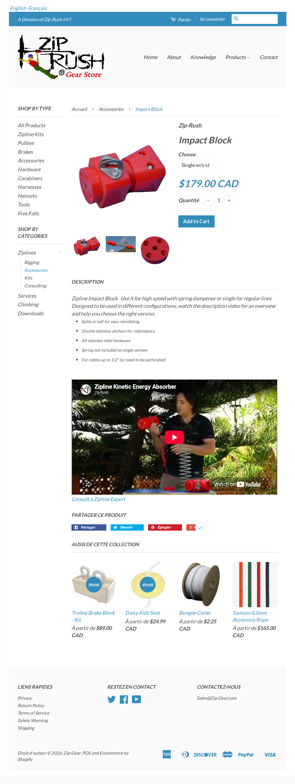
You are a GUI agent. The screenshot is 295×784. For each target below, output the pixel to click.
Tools (24, 204)
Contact (269, 57)
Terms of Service (33, 712)
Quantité (188, 200)
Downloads (31, 313)
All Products (31, 125)
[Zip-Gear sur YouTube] (136, 701)
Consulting (35, 285)
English (18, 8)
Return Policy (31, 705)
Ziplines (27, 252)
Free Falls (28, 213)
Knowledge (203, 57)
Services (27, 296)
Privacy (25, 698)
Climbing (28, 304)
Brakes (25, 152)
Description (87, 282)
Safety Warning (33, 720)
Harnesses (29, 187)
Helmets (27, 196)
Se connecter (212, 19)
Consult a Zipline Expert (98, 499)
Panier (184, 19)
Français (37, 8)
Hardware (29, 169)
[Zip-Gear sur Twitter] (111, 701)
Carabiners (30, 178)
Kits (28, 277)
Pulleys (26, 143)
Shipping (26, 727)
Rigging (31, 262)
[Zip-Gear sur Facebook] (124, 701)
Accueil (79, 109)
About (174, 57)
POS (86, 752)
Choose (187, 154)
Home (150, 57)
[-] (60, 252)
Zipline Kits (31, 134)
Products (236, 57)
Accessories (31, 160)
